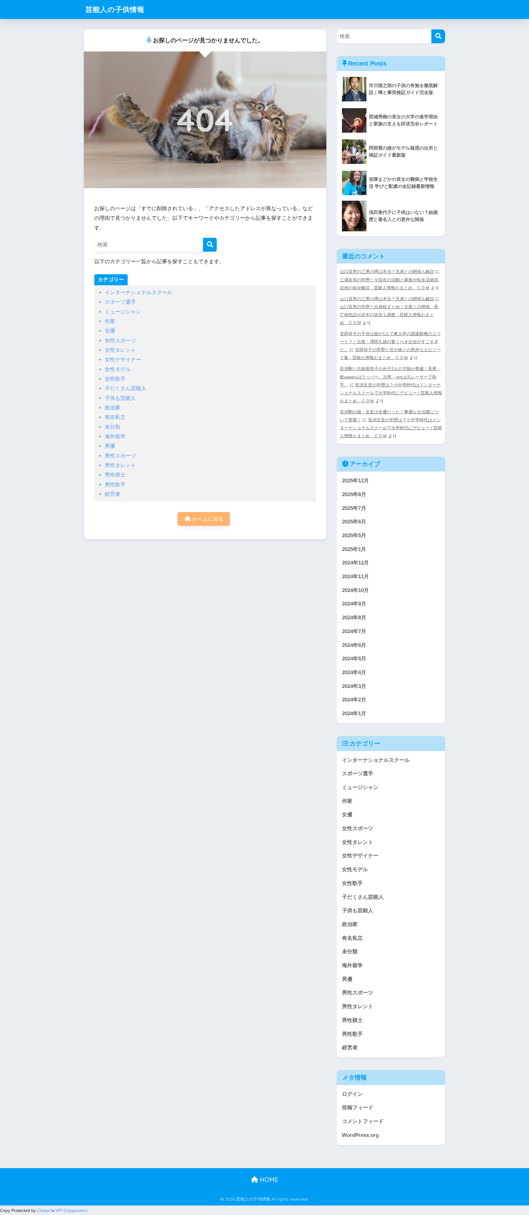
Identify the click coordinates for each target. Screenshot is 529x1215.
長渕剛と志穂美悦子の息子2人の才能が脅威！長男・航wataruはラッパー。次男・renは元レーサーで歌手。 (390, 376)
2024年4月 (354, 672)
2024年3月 (354, 686)
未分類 (112, 427)
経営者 (112, 494)
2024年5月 (354, 659)
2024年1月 (354, 713)
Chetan (44, 1210)
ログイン (352, 1094)
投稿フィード (357, 1108)
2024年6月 (354, 645)
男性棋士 (115, 475)
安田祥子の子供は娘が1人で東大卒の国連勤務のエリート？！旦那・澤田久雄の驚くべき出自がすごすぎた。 (390, 341)
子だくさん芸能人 (125, 388)
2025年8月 (354, 494)
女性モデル (118, 369)
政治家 (112, 408)
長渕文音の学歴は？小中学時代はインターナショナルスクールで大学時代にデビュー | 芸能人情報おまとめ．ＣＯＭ (391, 392)
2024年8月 (354, 618)
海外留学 (115, 436)
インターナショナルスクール (138, 292)
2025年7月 (354, 508)
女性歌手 (115, 379)
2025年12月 (355, 481)
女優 (110, 331)
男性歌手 (115, 485)
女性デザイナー (123, 360)
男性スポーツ (120, 456)
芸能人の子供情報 (114, 9)
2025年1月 (354, 549)
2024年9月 (354, 604)
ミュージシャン (123, 312)
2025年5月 (354, 535)
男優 (110, 446)
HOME (268, 1179)
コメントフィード (363, 1121)
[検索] (210, 245)
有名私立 (115, 417)
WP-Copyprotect (71, 1210)
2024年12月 (355, 563)
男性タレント (120, 465)
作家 (110, 321)
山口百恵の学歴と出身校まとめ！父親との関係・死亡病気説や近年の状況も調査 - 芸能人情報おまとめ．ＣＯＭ (389, 314)
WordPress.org (360, 1135)
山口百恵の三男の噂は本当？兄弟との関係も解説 (387, 271)
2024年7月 (354, 631)
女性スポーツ (120, 341)
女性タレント (120, 350)
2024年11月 (355, 576)
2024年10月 (355, 590)
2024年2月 (354, 700)
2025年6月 (354, 522)
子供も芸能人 (120, 398)
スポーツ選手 (120, 302)
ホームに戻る (206, 519)
